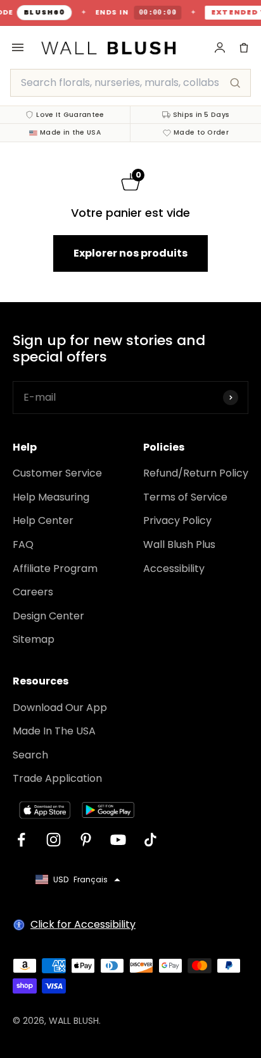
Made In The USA (54, 731)
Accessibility (174, 568)
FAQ (23, 544)
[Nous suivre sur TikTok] (150, 839)
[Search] (235, 82)
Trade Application (57, 778)
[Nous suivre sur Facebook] (21, 839)
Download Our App (60, 707)
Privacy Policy (177, 520)
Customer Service (57, 473)
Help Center (43, 520)
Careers (33, 592)
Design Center (48, 616)
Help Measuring (51, 497)
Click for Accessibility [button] (83, 924)
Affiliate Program (55, 568)
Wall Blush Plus (179, 544)
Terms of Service (185, 497)
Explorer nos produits (130, 253)
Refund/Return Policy (195, 473)
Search (30, 755)
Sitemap (33, 639)
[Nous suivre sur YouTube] (118, 839)
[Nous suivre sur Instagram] (53, 839)
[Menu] (17, 47)
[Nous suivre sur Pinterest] (85, 839)
